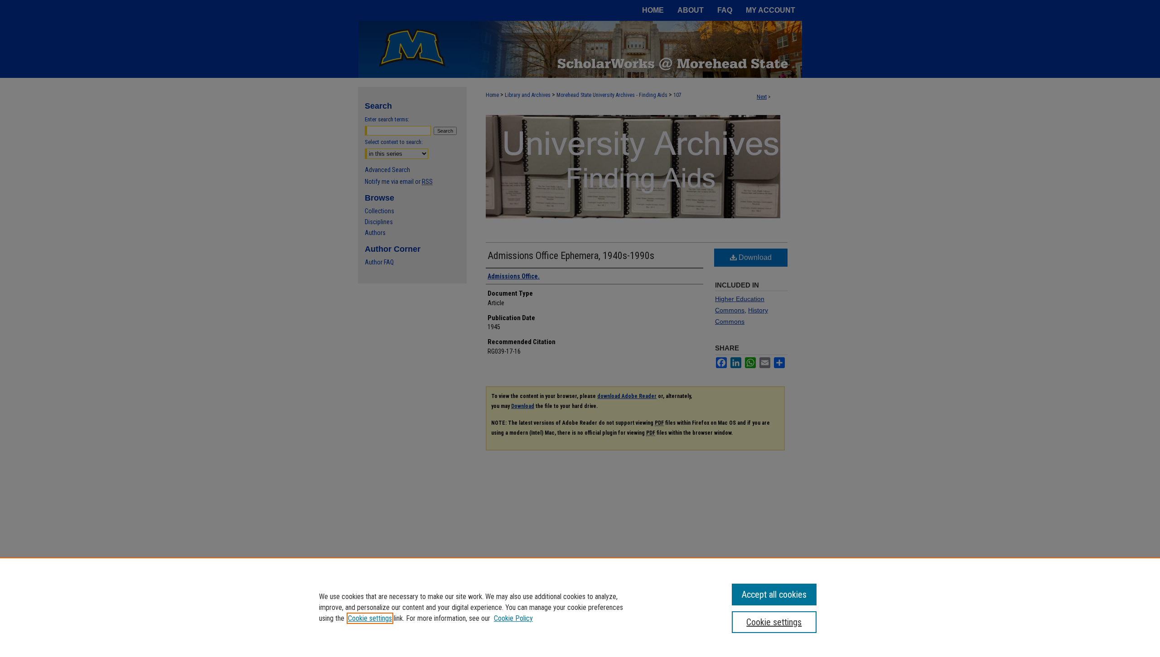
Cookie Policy (513, 618)
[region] (580, 607)
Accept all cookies (774, 594)
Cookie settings (370, 618)
